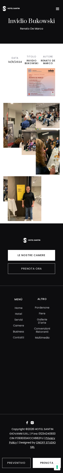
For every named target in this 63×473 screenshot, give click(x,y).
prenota (46, 463)
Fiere (42, 313)
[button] (57, 8)
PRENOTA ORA (31, 269)
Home (19, 308)
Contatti (18, 337)
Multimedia (42, 338)
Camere (18, 325)
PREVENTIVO (16, 463)
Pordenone (42, 308)
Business (18, 332)
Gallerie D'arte (42, 321)
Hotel (18, 314)
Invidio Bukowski (31, 62)
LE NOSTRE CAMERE (31, 255)
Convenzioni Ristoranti (42, 330)
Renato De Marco (48, 62)
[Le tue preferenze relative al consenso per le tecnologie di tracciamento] (57, 467)
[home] (17, 9)
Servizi (18, 320)
